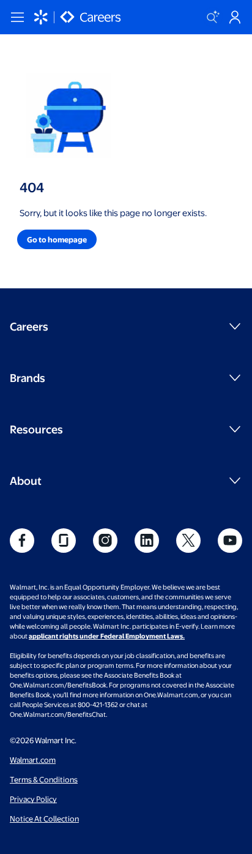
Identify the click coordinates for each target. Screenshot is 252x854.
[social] (22, 540)
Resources (36, 428)
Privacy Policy (33, 798)
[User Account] (235, 17)
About (26, 480)
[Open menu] (17, 17)
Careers (29, 326)
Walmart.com (33, 759)
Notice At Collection (44, 818)
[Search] (213, 17)
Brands (27, 377)
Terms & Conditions (44, 779)
